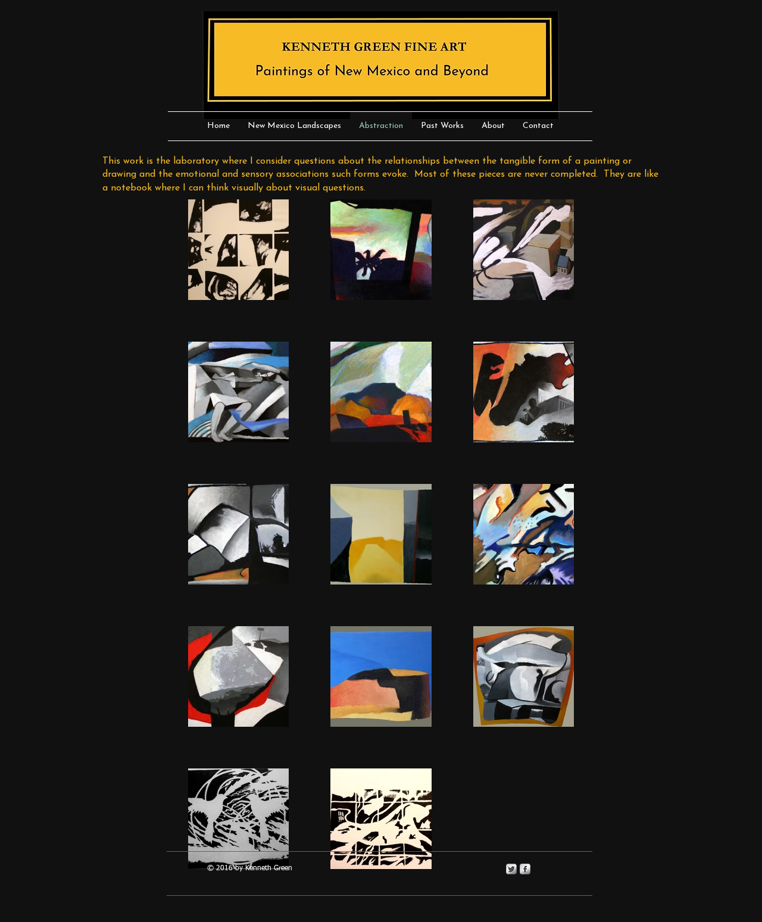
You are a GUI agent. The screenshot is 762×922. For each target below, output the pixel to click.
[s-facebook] (525, 869)
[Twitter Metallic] (511, 869)
